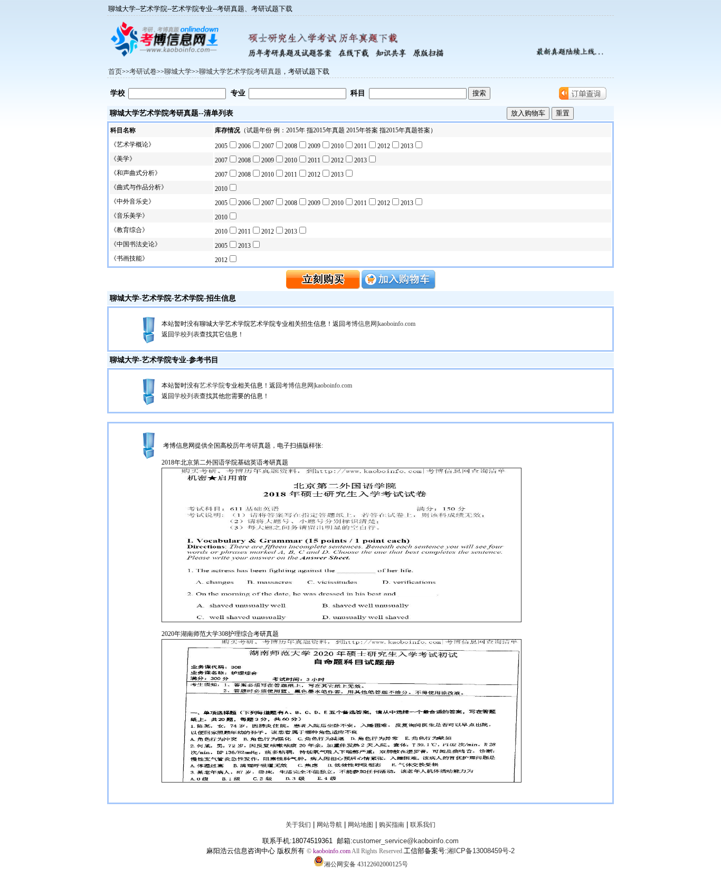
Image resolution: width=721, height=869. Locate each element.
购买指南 (391, 824)
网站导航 (329, 824)
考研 (251, 445)
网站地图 (360, 824)
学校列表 (187, 334)
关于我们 (298, 824)
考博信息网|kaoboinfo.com (380, 323)
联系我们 (422, 824)
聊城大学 (124, 298)
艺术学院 (189, 298)
